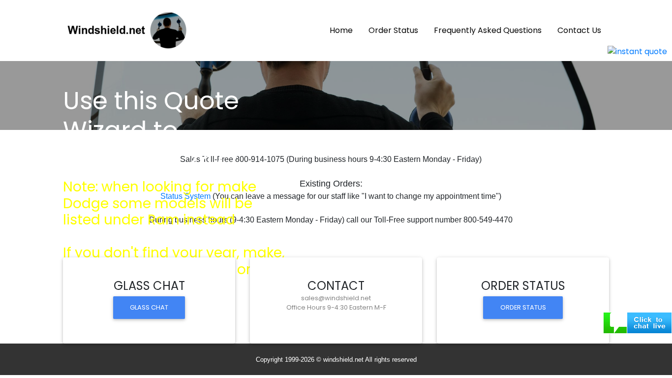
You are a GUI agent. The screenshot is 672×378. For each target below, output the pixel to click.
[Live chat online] (637, 322)
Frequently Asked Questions (488, 30)
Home (345, 30)
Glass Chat (149, 307)
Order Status (393, 30)
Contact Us (579, 30)
